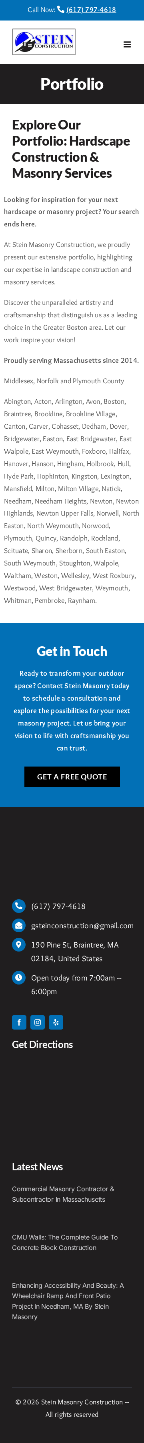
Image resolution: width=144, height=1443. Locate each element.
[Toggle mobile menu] (128, 44)
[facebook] (19, 1022)
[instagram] (37, 1022)
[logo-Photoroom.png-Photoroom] (36, 834)
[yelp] (56, 1022)
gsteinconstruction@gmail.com (82, 925)
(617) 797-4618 (91, 9)
